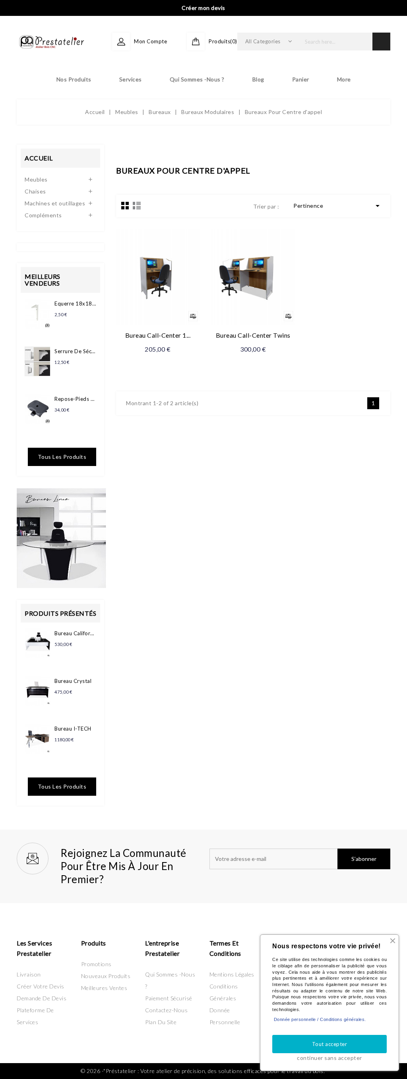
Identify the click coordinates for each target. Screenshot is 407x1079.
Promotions (96, 964)
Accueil (39, 158)
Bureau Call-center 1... (158, 335)
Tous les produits (62, 456)
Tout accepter (329, 1044)
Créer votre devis (40, 986)
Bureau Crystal (72, 681)
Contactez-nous (166, 1010)
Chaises (35, 191)
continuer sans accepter (329, 1057)
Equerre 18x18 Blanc (75, 303)
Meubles (36, 179)
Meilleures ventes (104, 987)
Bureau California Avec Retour (75, 633)
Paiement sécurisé (168, 998)
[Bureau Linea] (61, 537)
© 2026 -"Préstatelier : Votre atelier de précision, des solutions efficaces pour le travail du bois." (203, 1070)
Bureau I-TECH (72, 728)
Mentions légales (231, 974)
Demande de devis (41, 998)
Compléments (43, 215)
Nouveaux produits (106, 976)
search (381, 41)
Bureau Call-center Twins (253, 335)
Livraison (29, 974)
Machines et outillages (55, 203)
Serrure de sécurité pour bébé (75, 351)
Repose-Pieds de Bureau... (75, 399)
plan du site (160, 1022)
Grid (125, 205)
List (137, 205)
